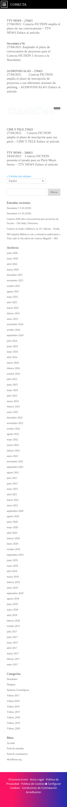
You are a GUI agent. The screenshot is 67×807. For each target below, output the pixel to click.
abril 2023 (12, 395)
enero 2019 (12, 587)
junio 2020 (12, 522)
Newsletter (12, 679)
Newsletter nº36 (16, 43)
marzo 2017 (13, 653)
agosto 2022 (13, 434)
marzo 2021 (13, 500)
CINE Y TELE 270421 (20, 129)
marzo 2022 (13, 445)
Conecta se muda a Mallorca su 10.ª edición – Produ (33, 228)
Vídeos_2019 (13, 723)
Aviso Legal (37, 779)
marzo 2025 (13, 308)
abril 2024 (12, 357)
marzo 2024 (13, 362)
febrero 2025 (13, 313)
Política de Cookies (32, 783)
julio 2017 (12, 631)
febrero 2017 (13, 659)
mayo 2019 (12, 566)
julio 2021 (12, 478)
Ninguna (11, 684)
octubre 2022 (13, 428)
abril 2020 (12, 533)
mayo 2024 (12, 351)
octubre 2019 (13, 549)
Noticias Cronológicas (18, 690)
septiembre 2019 (15, 554)
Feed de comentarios (17, 754)
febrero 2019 (13, 582)
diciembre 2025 (15, 275)
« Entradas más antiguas (19, 176)
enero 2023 (12, 412)
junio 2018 (12, 604)
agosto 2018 (13, 598)
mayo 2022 (12, 439)
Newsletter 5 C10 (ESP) (19, 208)
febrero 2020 (13, 538)
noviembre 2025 (15, 280)
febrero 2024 (13, 368)
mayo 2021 (12, 489)
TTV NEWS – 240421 (20, 152)
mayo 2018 (12, 609)
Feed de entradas (15, 748)
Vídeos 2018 (13, 701)
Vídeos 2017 (13, 695)
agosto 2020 (13, 516)
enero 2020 (12, 543)
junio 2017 (12, 637)
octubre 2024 (13, 330)
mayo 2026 (12, 258)
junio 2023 (12, 384)
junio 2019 (12, 560)
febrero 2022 (13, 450)
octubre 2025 (13, 286)
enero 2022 (12, 456)
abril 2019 (12, 571)
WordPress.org (14, 759)
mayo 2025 (12, 297)
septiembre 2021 (15, 467)
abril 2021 (12, 494)
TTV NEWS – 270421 (20, 20)
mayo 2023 (12, 390)
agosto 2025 (13, 291)
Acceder (11, 743)
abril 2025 (12, 302)
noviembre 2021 (15, 461)
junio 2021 (12, 483)
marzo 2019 (13, 576)
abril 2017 (12, 648)
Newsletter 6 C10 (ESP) (19, 213)
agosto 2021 (13, 472)
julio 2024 (12, 341)
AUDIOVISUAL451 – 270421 (25, 71)
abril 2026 (12, 264)
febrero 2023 (13, 406)
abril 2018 (12, 615)
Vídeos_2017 (13, 712)
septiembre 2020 (15, 511)
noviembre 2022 (15, 423)
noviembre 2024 (15, 324)
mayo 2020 (12, 527)
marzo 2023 (13, 401)
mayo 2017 (12, 642)
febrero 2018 (13, 620)
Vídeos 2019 (13, 706)
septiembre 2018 (15, 593)
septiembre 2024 (15, 335)
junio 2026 (12, 253)
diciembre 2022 (15, 417)
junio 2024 (12, 346)
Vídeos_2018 (13, 717)
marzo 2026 (13, 269)
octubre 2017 (13, 626)
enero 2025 (12, 319)
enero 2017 (12, 664)
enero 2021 (12, 505)
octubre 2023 (13, 374)
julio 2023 (12, 379)
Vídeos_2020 (13, 728)
